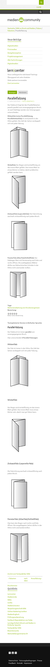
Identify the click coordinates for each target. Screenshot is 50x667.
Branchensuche (13, 631)
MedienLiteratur (14, 605)
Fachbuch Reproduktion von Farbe (20, 620)
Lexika (10, 602)
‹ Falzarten (12, 578)
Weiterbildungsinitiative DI (18, 633)
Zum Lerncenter (13, 83)
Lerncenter (12, 594)
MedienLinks (12, 597)
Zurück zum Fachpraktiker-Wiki (19, 574)
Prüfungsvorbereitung (16, 617)
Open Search (40, 12)
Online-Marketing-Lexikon (17, 611)
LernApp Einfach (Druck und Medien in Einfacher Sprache (22, 624)
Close (39, 7)
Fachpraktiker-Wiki (14, 628)
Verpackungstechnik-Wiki (17, 608)
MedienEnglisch (13, 614)
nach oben (24, 579)
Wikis (10, 600)
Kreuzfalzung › (36, 578)
